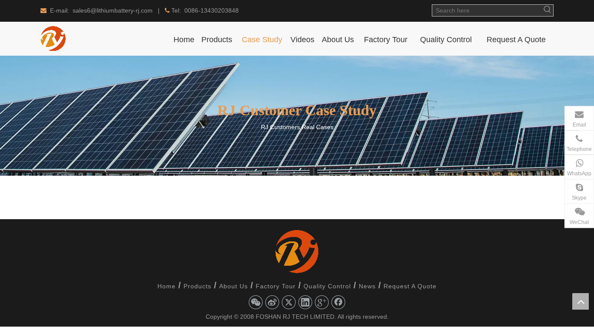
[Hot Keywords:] (547, 10)
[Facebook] (338, 302)
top (580, 301)
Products (197, 286)
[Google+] (322, 302)
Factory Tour (276, 286)
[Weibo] (272, 302)
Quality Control (327, 286)
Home (166, 286)
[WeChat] (256, 302)
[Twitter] (289, 302)
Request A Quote (410, 286)
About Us (233, 286)
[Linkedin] (305, 302)
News (367, 286)
